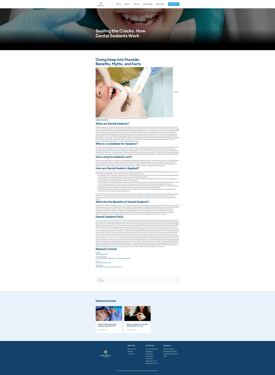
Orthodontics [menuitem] (149, 356)
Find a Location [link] (174, 4)
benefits (122, 205)
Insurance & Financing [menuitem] (170, 351)
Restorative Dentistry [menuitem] (151, 363)
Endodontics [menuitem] (149, 351)
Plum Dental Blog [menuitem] (168, 349)
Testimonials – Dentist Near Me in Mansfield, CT (109, 267)
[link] (101, 4)
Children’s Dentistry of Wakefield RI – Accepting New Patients (113, 258)
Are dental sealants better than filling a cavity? (110, 220)
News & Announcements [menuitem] (170, 354)
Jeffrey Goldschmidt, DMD (103, 262)
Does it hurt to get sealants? (112, 237)
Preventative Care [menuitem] (150, 361)
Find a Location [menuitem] (132, 349)
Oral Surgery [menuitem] (149, 354)
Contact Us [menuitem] (130, 354)
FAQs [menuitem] (165, 356)
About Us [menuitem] (130, 351)
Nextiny (156, 370)
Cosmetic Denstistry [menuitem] (151, 349)
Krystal (100, 279)
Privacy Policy (145, 370)
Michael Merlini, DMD (101, 254)
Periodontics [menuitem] (149, 358)
